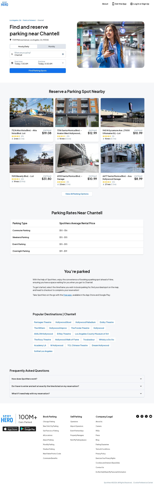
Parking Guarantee (102, 444)
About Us (99, 421)
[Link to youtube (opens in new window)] (150, 417)
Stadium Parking (49, 449)
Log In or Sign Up (141, 4)
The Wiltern (39, 328)
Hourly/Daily (23, 46)
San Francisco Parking (51, 431)
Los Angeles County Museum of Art (92, 333)
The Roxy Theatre (42, 339)
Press (98, 435)
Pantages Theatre (42, 322)
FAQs (98, 431)
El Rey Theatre (64, 333)
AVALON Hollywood (43, 333)
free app (67, 295)
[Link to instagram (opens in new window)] (142, 417)
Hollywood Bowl (63, 322)
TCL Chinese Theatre (77, 345)
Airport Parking (48, 440)
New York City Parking (50, 426)
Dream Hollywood (100, 345)
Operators (74, 421)
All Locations (47, 435)
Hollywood (99, 328)
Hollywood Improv (58, 328)
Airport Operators (76, 426)
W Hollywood (56, 345)
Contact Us (100, 467)
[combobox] (38, 54)
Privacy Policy (101, 454)
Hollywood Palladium (86, 322)
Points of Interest (29, 20)
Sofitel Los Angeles (43, 351)
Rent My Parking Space (78, 440)
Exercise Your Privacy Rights (105, 458)
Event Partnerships (77, 431)
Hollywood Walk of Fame (67, 339)
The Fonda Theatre (80, 328)
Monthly (51, 46)
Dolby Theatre (107, 322)
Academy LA (40, 345)
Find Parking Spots (38, 70)
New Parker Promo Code (52, 454)
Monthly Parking (48, 444)
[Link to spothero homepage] (7, 419)
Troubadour (89, 339)
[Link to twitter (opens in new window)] (146, 417)
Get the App (120, 4)
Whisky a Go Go (106, 339)
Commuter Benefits (50, 458)
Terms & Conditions (103, 449)
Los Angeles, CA (15, 20)
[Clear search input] (63, 54)
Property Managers (77, 435)
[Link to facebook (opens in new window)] (137, 417)
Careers (99, 426)
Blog (97, 440)
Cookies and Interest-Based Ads (108, 463)
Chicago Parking (49, 421)
